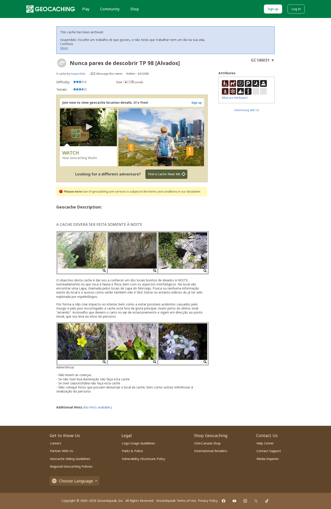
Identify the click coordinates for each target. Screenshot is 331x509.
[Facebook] (223, 501)
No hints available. (97, 407)
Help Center (265, 443)
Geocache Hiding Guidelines (70, 459)
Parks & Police (132, 451)
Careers (55, 443)
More (64, 48)
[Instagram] (245, 501)
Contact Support (268, 451)
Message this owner (109, 74)
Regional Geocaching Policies (71, 466)
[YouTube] (234, 501)
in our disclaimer (189, 191)
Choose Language (76, 481)
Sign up (273, 9)
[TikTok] (267, 501)
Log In (296, 9)
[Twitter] (256, 501)
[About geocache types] (61, 63)
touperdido (78, 74)
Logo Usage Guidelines (138, 443)
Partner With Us (61, 451)
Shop (134, 9)
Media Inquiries (267, 459)
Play (85, 9)
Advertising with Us (246, 110)
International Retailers (210, 451)
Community (110, 9)
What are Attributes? (235, 98)
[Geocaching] (50, 8)
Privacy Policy (208, 500)
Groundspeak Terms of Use (176, 500)
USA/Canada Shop (207, 443)
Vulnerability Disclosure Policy (143, 459)
